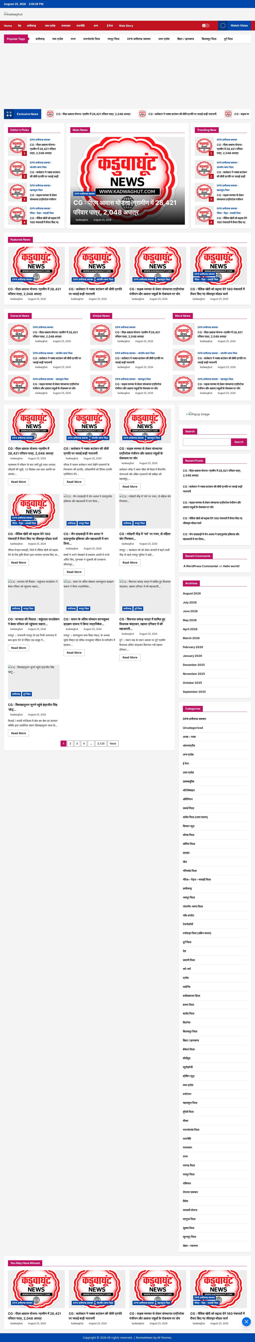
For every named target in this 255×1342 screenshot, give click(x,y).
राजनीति (80, 25)
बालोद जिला (188, 1013)
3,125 (101, 743)
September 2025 (194, 691)
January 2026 (192, 655)
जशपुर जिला (189, 897)
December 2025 (194, 664)
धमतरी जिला (189, 960)
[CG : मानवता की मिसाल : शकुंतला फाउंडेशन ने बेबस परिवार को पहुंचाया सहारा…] (34, 596)
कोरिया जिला (189, 843)
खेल (185, 861)
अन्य (96, 25)
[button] (214, 26)
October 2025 (192, 682)
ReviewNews (144, 1337)
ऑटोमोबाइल (189, 790)
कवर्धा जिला (188, 808)
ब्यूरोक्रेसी (188, 1067)
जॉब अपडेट (188, 915)
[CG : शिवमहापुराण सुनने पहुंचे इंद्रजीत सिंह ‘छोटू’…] (34, 682)
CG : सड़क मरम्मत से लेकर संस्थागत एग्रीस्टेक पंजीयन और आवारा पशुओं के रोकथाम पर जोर (17, 192)
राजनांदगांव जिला (91, 39)
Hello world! (231, 566)
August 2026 (192, 593)
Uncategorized (193, 727)
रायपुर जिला (113, 39)
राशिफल (187, 1183)
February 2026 (193, 647)
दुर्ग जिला (228, 39)
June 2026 (190, 611)
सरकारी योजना (190, 1210)
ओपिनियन (188, 799)
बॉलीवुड (186, 1058)
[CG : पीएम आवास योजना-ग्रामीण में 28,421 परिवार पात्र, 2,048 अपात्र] (127, 181)
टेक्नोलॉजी (188, 924)
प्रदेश (186, 977)
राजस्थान (66, 25)
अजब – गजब (189, 736)
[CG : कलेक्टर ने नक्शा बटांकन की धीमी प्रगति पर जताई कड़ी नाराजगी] (97, 266)
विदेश (185, 1201)
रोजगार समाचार (190, 1192)
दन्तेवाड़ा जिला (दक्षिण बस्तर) (197, 933)
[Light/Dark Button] (206, 26)
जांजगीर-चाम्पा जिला (38, 167)
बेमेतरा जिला (189, 1049)
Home (8, 25)
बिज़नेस (186, 1022)
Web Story (126, 25)
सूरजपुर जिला (189, 1236)
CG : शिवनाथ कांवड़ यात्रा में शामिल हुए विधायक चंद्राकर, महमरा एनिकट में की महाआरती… (142, 624)
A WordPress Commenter (200, 566)
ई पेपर (110, 25)
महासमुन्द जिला (36, 190)
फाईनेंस (186, 986)
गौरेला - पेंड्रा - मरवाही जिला (42, 213)
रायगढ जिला (189, 1165)
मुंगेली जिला (188, 1111)
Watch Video (239, 25)
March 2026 (191, 638)
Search (190, 431)
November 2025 (194, 673)
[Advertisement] (127, 75)
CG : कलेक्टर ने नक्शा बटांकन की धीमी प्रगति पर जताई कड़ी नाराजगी (182, 114)
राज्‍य (73, 39)
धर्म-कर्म (187, 968)
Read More (20, 482)
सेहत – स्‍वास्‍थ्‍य (190, 1245)
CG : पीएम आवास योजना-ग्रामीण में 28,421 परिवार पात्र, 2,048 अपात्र (93, 114)
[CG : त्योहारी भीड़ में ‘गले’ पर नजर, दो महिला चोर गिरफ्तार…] (145, 511)
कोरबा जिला (188, 834)
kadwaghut (82, 219)
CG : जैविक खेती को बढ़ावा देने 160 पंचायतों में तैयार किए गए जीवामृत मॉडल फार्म (17, 215)
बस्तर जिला (188, 1004)
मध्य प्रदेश (50, 25)
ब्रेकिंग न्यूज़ (188, 1076)
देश (19, 25)
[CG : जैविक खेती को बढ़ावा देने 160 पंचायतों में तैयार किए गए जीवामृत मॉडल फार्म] (218, 266)
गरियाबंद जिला (190, 870)
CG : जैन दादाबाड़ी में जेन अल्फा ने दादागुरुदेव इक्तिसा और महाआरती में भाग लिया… (86, 538)
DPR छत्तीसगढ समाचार (139, 39)
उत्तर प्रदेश (164, 39)
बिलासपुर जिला (209, 39)
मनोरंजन (187, 1094)
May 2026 (190, 620)
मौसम (185, 1120)
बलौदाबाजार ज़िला (191, 995)
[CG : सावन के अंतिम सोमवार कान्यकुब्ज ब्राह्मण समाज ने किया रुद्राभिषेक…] (89, 596)
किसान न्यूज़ (188, 826)
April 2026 (190, 629)
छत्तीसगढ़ (31, 25)
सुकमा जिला (188, 1228)
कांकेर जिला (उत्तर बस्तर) (195, 817)
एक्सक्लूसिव (188, 781)
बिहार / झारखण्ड (185, 39)
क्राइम (186, 852)
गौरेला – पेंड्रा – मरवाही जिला (197, 879)
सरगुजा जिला (189, 1219)
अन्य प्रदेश (188, 754)
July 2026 (190, 602)
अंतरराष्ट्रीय (189, 745)
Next (113, 743)
